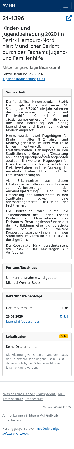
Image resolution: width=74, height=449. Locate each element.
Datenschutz (13, 399)
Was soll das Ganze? (19, 394)
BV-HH (8, 5)
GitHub (52, 415)
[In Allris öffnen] (69, 18)
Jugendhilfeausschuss (19, 79)
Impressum (34, 399)
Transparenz (46, 394)
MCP (61, 394)
